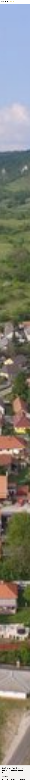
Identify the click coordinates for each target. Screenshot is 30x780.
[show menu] (27, 1)
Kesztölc (7, 2)
